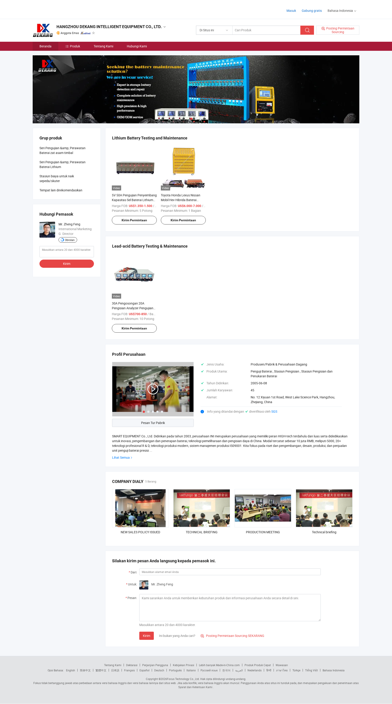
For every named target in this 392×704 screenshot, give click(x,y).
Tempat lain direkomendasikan (60, 190)
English (70, 670)
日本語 (115, 670)
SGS (274, 411)
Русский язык (209, 670)
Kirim (146, 635)
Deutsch (159, 670)
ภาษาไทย (282, 670)
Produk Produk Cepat (258, 665)
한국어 (226, 670)
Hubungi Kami (137, 46)
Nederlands (254, 670)
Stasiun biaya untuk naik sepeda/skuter (56, 178)
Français (129, 670)
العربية (239, 670)
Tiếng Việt (311, 670)
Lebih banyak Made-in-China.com (219, 665)
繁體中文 (101, 670)
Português (175, 670)
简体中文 (85, 670)
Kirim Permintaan (134, 220)
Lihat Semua (121, 457)
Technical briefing (324, 532)
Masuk (291, 10)
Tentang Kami (103, 46)
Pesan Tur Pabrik (153, 423)
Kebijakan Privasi (183, 665)
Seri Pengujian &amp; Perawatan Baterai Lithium (62, 164)
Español (144, 670)
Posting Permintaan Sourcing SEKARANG (232, 635)
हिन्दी (268, 670)
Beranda (45, 46)
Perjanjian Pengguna (155, 665)
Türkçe (296, 670)
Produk (75, 46)
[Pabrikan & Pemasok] (62, 9)
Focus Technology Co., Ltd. (183, 679)
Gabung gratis (312, 10)
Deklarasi (131, 665)
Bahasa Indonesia (334, 670)
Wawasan (282, 665)
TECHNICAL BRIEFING (202, 532)
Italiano (191, 670)
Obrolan (70, 240)
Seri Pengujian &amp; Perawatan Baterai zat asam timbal (62, 150)
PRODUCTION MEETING (263, 532)
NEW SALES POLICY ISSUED (140, 532)
